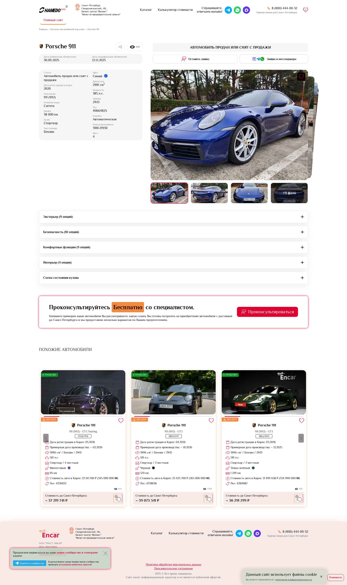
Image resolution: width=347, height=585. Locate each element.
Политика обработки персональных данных (173, 564)
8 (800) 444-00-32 (284, 8)
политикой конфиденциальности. (294, 579)
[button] (155, 125)
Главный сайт (53, 20)
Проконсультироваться (271, 311)
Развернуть (335, 577)
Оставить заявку (198, 59)
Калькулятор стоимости (175, 10)
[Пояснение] (66, 6)
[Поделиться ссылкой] (120, 47)
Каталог (146, 10)
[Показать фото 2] (209, 193)
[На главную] (52, 10)
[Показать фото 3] (249, 193)
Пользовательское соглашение (173, 568)
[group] (83, 438)
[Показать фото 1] (169, 193)
